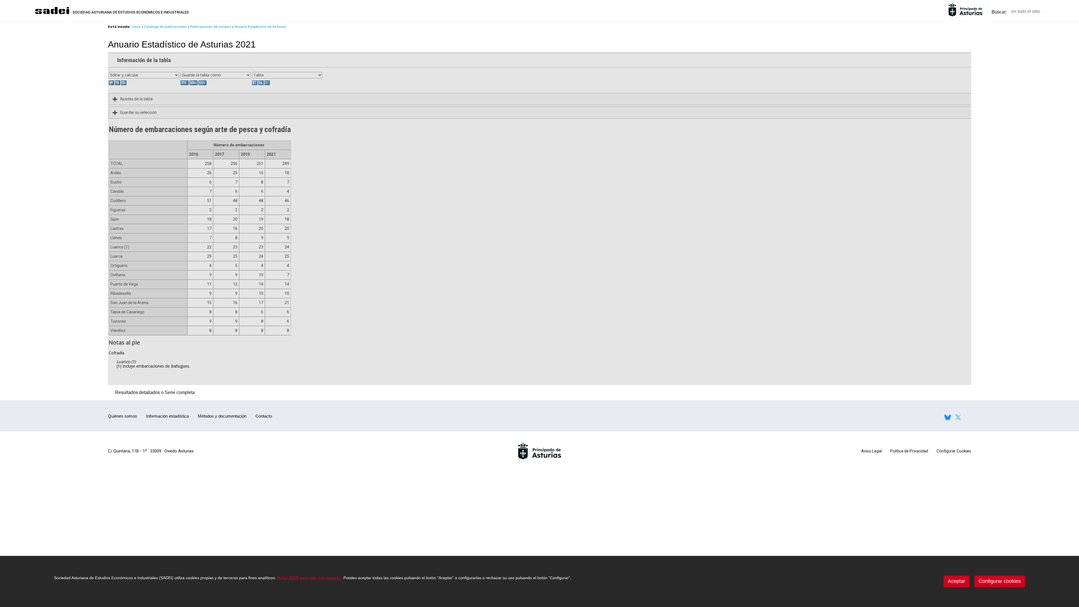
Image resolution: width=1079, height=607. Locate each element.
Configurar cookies (1000, 581)
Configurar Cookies (954, 451)
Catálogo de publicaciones (165, 27)
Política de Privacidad (909, 451)
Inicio (136, 27)
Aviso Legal (871, 451)
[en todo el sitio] (1054, 11)
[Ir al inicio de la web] (52, 13)
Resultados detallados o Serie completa (153, 392)
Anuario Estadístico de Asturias (260, 27)
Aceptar (956, 581)
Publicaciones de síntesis (210, 27)
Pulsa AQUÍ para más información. (309, 578)
